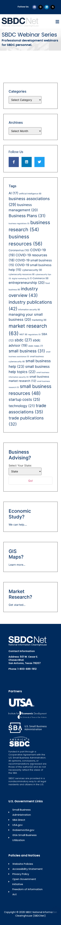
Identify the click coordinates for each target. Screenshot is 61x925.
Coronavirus (19, 250)
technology (22, 406)
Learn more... (17, 564)
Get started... (17, 604)
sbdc (23, 340)
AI (13, 193)
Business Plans (27, 215)
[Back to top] (56, 910)
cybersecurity (32, 269)
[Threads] (40, 7)
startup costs (24, 399)
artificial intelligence (30, 193)
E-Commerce (39, 278)
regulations (34, 334)
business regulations (19, 223)
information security (29, 309)
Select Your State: (20, 465)
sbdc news (35, 346)
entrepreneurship (27, 282)
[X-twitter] (52, 7)
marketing (39, 320)
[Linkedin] (46, 7)
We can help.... (18, 524)
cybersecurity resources (22, 274)
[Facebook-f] (14, 162)
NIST (23, 334)
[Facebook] (34, 7)
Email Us (13, 674)
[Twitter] (39, 162)
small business (27, 351)
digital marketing (20, 278)
